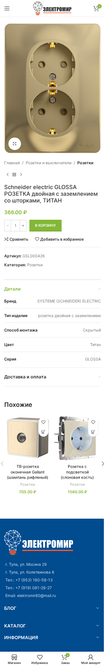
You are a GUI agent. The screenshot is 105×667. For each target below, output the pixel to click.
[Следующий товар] (21, 174)
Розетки (85, 162)
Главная (12, 162)
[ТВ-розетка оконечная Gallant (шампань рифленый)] (27, 437)
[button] (43, 432)
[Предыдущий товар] (7, 174)
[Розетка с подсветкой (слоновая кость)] (77, 437)
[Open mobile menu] (7, 8)
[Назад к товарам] (14, 174)
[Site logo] (52, 8)
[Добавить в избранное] (43, 422)
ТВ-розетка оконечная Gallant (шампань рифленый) (27, 472)
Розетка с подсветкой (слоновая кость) (77, 472)
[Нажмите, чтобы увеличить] (14, 143)
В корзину (45, 225)
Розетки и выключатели (48, 162)
